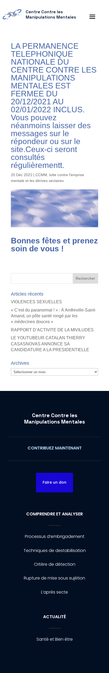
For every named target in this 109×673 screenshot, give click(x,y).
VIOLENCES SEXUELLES (36, 302)
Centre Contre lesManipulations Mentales (54, 418)
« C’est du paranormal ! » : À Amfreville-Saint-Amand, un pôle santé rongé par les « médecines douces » (53, 316)
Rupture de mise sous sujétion (54, 578)
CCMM (41, 175)
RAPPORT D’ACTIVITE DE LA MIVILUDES (52, 330)
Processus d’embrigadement (54, 536)
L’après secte (54, 592)
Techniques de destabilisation (55, 550)
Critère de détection (54, 564)
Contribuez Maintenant (55, 448)
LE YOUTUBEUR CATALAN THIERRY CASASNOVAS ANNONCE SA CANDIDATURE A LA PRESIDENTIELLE (50, 344)
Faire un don (54, 482)
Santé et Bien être (55, 639)
